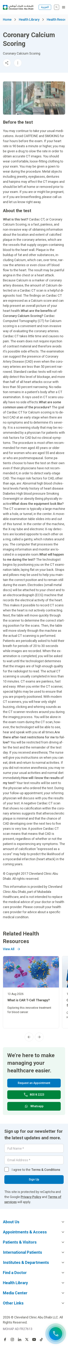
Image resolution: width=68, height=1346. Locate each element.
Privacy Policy (31, 1197)
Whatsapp (37, 1106)
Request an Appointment (34, 1083)
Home (7, 19)
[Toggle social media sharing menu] (7, 63)
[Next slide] (39, 1037)
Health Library (29, 19)
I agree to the (36, 1170)
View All (8, 949)
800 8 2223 (37, 1094)
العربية (45, 7)
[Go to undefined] (5, 1339)
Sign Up (34, 1179)
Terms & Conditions (45, 1170)
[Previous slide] (29, 1037)
